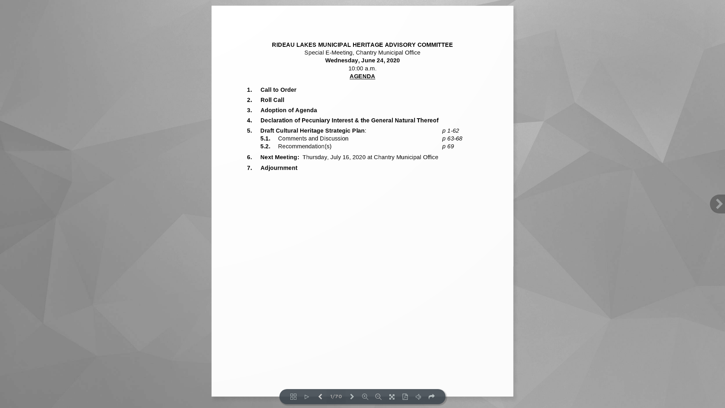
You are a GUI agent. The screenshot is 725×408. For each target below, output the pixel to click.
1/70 (336, 396)
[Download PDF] (405, 396)
